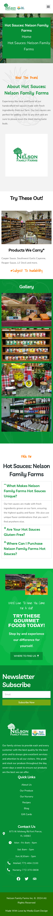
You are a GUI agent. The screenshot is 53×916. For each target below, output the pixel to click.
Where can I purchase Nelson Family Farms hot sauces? (24, 548)
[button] (48, 6)
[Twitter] (26, 878)
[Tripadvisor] (34, 878)
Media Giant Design (37, 910)
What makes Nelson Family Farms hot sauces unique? (25, 490)
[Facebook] (18, 878)
